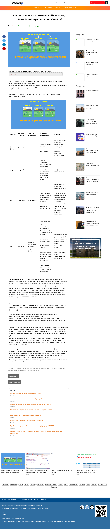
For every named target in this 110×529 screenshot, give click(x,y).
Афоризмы (58, 8)
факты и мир (13, 484)
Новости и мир (36, 8)
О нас (4, 499)
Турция (26, 484)
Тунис (88, 484)
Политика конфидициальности (29, 499)
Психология (40, 484)
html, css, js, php (102, 484)
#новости (59, 3)
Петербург (5, 484)
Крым (65, 484)
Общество (54, 487)
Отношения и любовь (50, 484)
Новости (33, 484)
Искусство (48, 8)
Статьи (21, 484)
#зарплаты (68, 3)
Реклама (43, 499)
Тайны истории (73, 484)
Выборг (60, 484)
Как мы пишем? (12, 499)
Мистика (94, 484)
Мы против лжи (38, 3)
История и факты (71, 8)
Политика (82, 484)
